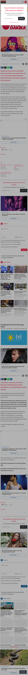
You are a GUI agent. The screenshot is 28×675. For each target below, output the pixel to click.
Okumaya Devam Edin (14, 22)
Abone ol (21, 18)
